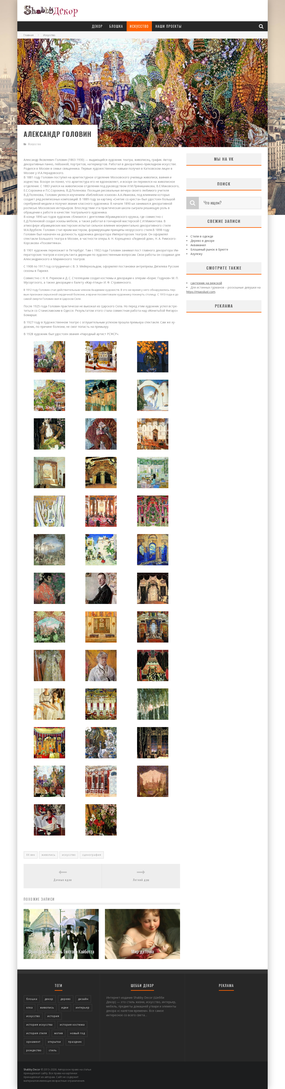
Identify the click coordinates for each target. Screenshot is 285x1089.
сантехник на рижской (206, 283)
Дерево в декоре (202, 241)
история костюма (72, 1024)
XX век (30, 855)
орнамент (33, 1042)
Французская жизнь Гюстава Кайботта (61, 951)
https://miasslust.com (200, 292)
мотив (58, 1033)
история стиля (36, 1033)
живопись (48, 855)
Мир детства (142, 951)
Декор (97, 26)
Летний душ (141, 879)
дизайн (83, 999)
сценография (91, 855)
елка (29, 1007)
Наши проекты (168, 26)
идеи (64, 1007)
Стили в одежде (201, 236)
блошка (31, 999)
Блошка (116, 26)
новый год (77, 1033)
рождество (34, 1050)
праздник (75, 1042)
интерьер (83, 1007)
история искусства (39, 1024)
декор (49, 999)
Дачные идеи (62, 879)
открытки (54, 1042)
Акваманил (198, 245)
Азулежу (196, 254)
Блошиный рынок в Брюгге (209, 249)
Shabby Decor (32, 1069)
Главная (29, 35)
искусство (69, 855)
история (53, 1016)
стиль (53, 1050)
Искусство (139, 26)
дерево (66, 999)
